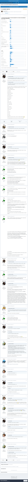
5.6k (4, 181)
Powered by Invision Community (14, 478)
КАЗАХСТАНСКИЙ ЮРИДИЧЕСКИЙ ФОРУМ (9, 4)
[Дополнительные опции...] (26, 74)
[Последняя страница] (15, 71)
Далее (13, 71)
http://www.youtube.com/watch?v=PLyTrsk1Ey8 (12, 318)
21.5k (4, 264)
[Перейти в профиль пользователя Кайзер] (4, 308)
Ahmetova (3, 258)
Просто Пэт (4, 395)
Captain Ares (4, 144)
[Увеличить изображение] (24, 116)
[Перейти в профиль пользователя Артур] (4, 361)
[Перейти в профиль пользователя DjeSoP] (4, 371)
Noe (4, 341)
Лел (4, 124)
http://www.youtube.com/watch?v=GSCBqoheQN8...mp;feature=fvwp (15, 278)
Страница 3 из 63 (18, 71)
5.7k (4, 438)
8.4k (4, 130)
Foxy (4, 175)
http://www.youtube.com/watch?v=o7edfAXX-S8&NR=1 (13, 181)
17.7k (4, 150)
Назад (3, 71)
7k (4, 140)
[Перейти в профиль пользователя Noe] (4, 343)
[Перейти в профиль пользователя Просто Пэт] (4, 398)
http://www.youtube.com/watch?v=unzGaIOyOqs (12, 182)
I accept (26, 480)
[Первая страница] (1, 71)
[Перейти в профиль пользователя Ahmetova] (2, 11)
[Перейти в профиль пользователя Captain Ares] (4, 76)
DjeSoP (4, 432)
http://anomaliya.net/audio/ (10, 190)
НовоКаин (3, 134)
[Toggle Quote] (8, 76)
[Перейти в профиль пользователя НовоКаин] (4, 136)
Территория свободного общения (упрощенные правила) (14, 11)
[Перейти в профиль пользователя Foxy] (4, 169)
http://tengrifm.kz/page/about (10, 169)
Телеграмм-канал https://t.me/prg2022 (14, 6)
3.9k (4, 347)
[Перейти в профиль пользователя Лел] (4, 126)
